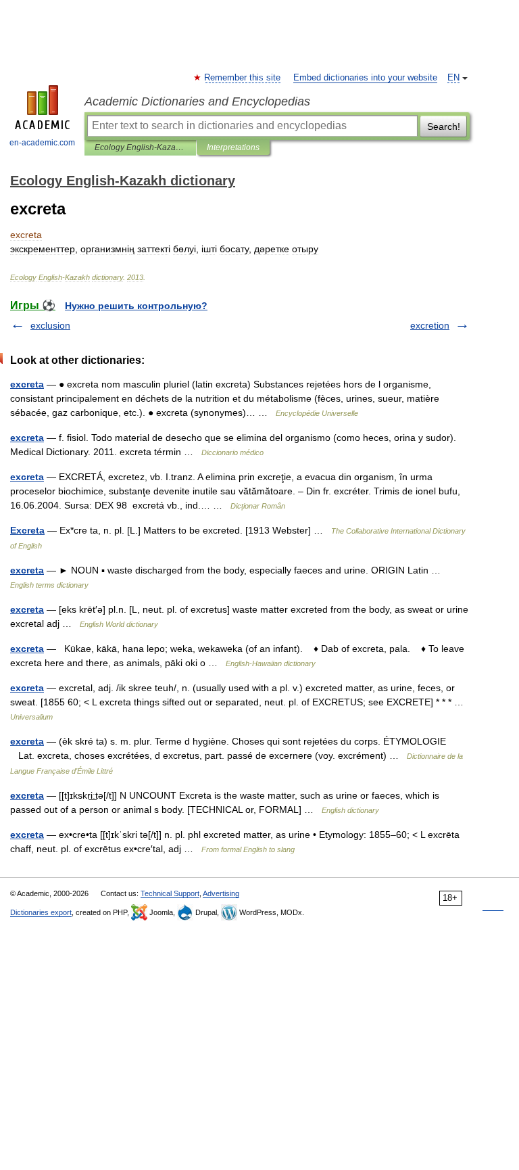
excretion (429, 325)
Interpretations (233, 147)
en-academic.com (42, 142)
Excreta (27, 530)
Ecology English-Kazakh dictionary (140, 147)
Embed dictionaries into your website (365, 78)
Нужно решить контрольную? (136, 305)
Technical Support (170, 893)
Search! (443, 126)
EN (453, 78)
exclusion (50, 325)
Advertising (221, 893)
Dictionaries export (41, 912)
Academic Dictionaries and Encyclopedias (197, 101)
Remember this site (242, 78)
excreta (27, 384)
